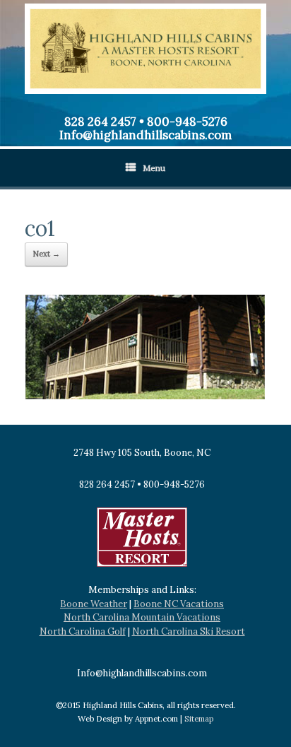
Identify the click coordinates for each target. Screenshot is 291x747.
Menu (154, 168)
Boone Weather (93, 604)
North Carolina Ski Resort (188, 631)
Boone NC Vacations (178, 604)
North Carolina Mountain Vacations (142, 617)
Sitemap (198, 718)
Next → (46, 254)
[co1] (145, 395)
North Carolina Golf (83, 631)
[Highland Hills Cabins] (145, 49)
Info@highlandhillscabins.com (145, 135)
